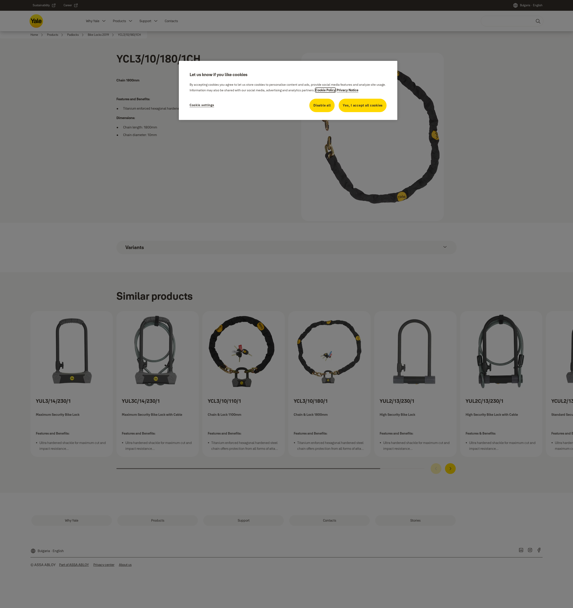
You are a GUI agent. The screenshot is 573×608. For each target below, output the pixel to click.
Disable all (322, 105)
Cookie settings (202, 105)
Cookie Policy (325, 90)
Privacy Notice (347, 90)
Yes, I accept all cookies (363, 105)
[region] (288, 90)
